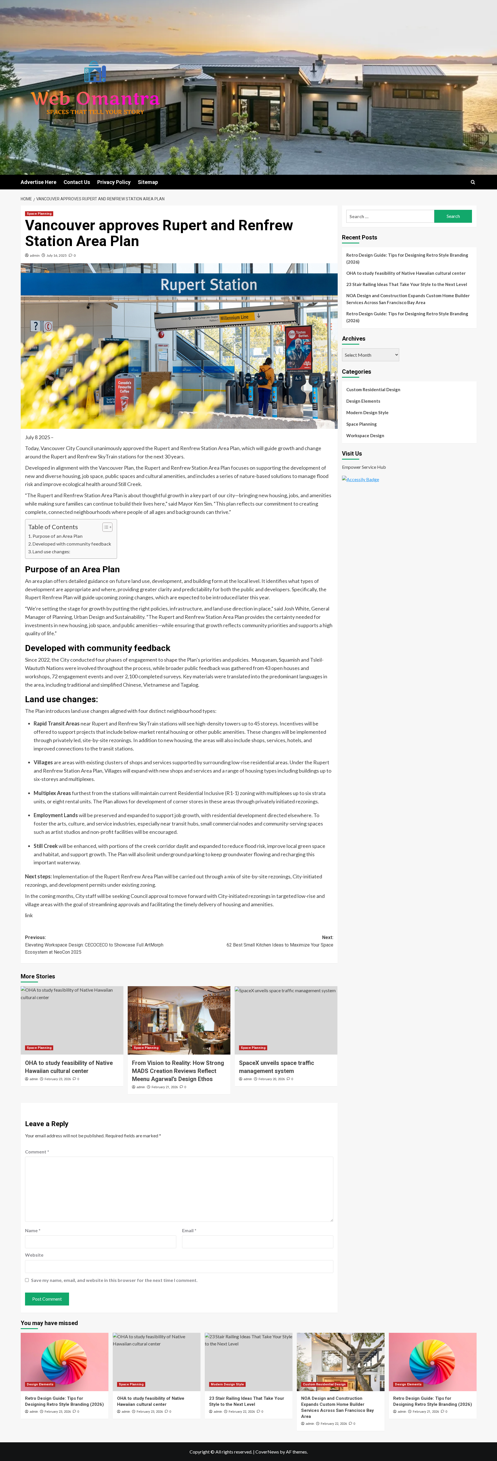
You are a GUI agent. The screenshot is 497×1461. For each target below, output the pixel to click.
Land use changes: (51, 551)
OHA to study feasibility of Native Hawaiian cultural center (406, 273)
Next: (280, 941)
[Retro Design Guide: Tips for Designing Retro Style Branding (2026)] (64, 1362)
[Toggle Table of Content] (104, 527)
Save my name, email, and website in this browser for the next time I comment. (114, 1280)
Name (33, 1230)
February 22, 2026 (242, 1412)
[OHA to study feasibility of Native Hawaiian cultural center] (72, 1020)
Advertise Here (38, 182)
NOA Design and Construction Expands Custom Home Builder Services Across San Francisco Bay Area (408, 299)
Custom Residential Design (373, 389)
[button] (473, 182)
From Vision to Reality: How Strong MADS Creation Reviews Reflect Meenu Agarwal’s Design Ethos (178, 1070)
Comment (37, 1151)
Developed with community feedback (72, 543)
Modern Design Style (367, 412)
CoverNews (267, 1451)
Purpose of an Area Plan (58, 536)
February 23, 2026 (58, 1079)
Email (189, 1230)
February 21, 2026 (165, 1087)
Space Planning (39, 214)
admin (35, 255)
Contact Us (77, 182)
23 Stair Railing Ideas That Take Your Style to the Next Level (406, 284)
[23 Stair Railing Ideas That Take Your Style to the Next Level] (249, 1362)
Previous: (94, 945)
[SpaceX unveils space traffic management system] (286, 1020)
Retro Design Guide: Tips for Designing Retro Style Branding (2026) (407, 258)
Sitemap (148, 182)
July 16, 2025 (57, 255)
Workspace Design (365, 435)
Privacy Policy (114, 182)
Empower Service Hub (364, 467)
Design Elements (363, 401)
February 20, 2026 (272, 1079)
